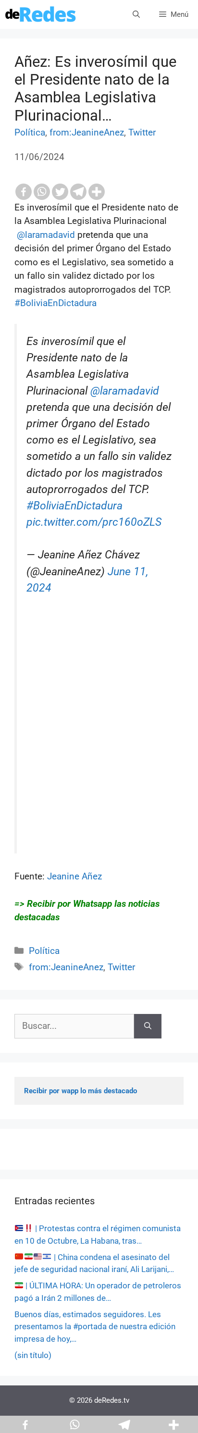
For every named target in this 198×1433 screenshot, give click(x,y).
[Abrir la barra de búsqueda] (136, 14)
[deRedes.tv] (41, 14)
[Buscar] (147, 1026)
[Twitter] (60, 192)
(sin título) (32, 1355)
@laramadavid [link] (47, 234)
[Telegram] (78, 192)
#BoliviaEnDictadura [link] (55, 303)
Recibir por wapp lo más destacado (80, 1091)
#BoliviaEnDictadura (74, 505)
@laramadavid (124, 390)
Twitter (142, 132)
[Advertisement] (99, 745)
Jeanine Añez (73, 876)
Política (29, 132)
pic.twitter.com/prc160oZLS (93, 522)
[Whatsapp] (42, 192)
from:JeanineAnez (87, 132)
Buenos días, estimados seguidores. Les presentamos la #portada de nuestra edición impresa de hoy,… (94, 1326)
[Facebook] (23, 192)
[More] (96, 192)
